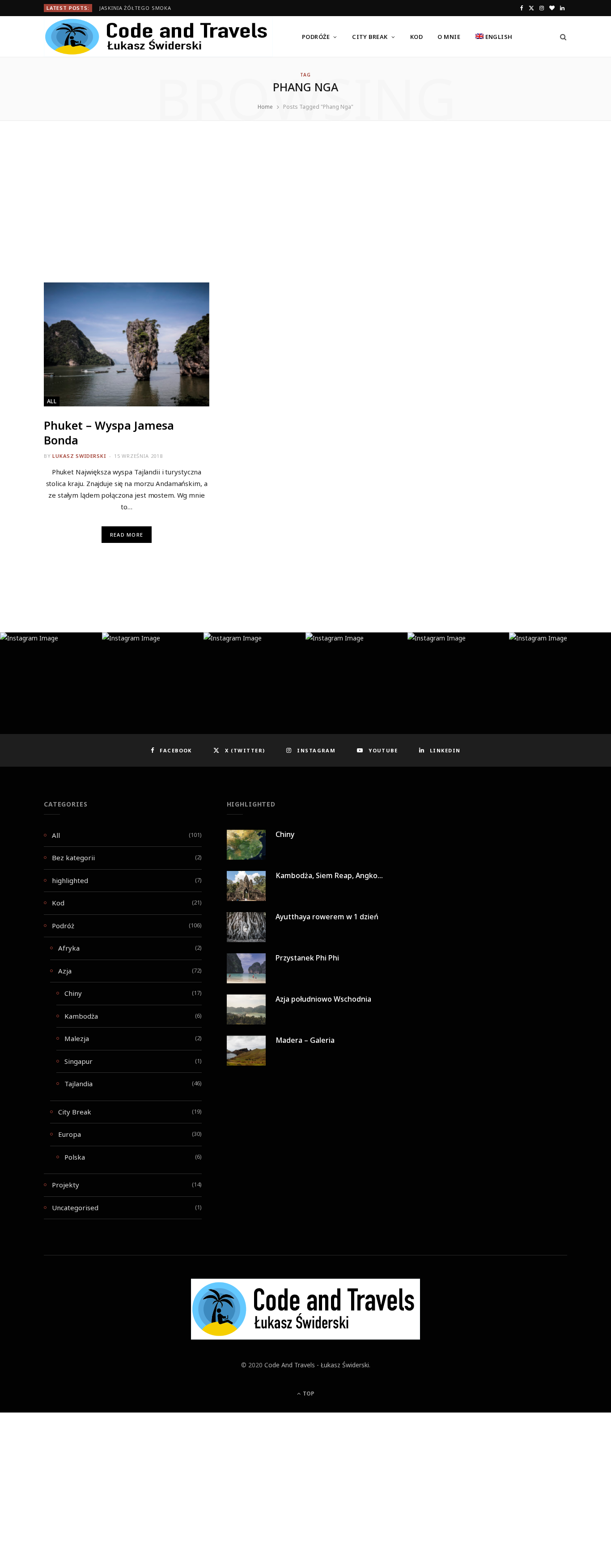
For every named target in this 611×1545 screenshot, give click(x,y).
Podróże (316, 37)
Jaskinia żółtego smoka (135, 8)
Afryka (69, 947)
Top (307, 1393)
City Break (370, 37)
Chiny (73, 993)
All (51, 401)
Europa (69, 1134)
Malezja (76, 1038)
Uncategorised (75, 1207)
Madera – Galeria (305, 1040)
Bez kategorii (73, 857)
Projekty (65, 1184)
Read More (126, 534)
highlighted (70, 880)
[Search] (560, 37)
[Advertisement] (305, 216)
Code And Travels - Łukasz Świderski (316, 1365)
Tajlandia (78, 1083)
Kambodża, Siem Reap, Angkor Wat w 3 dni (349, 875)
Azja (65, 970)
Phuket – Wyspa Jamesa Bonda (109, 433)
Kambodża (81, 1016)
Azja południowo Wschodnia (323, 999)
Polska (74, 1156)
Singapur (78, 1061)
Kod (416, 37)
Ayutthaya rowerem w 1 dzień (327, 917)
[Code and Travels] (158, 37)
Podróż (63, 925)
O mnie (448, 37)
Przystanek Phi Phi (307, 958)
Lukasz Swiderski (79, 455)
